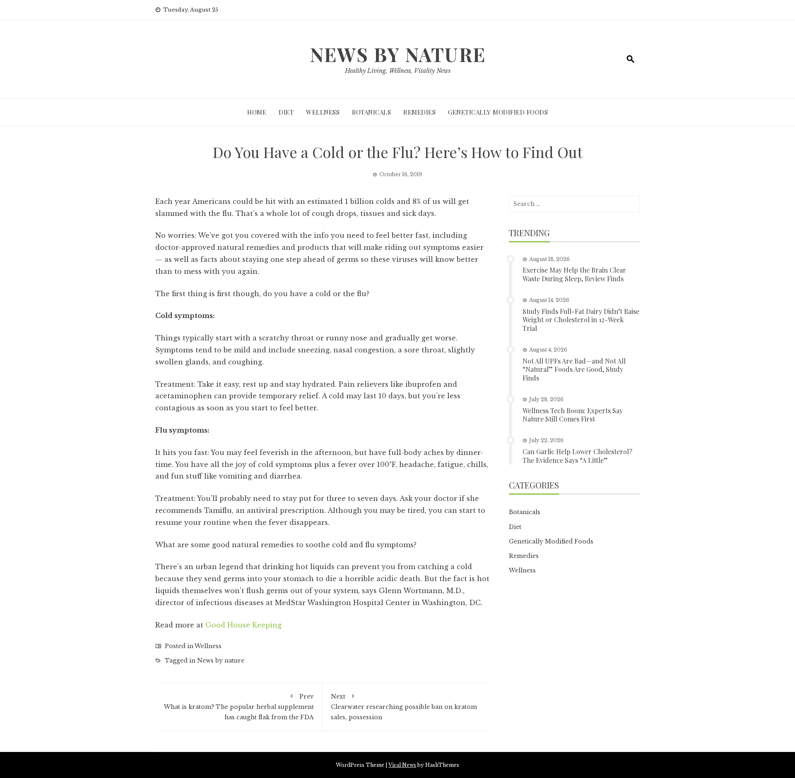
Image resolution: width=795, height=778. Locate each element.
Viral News (402, 765)
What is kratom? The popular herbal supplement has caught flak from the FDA (239, 707)
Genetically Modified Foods (498, 112)
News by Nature (398, 54)
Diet (286, 112)
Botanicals (371, 112)
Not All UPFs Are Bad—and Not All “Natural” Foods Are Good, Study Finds (574, 370)
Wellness (323, 112)
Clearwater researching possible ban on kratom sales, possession (404, 707)
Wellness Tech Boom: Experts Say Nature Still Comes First (573, 415)
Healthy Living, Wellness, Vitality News (397, 70)
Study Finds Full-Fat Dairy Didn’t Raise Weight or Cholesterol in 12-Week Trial (581, 320)
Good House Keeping (243, 625)
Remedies (419, 112)
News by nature (220, 660)
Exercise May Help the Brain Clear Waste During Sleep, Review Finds (574, 274)
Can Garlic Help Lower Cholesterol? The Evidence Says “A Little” (577, 455)
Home (256, 112)
